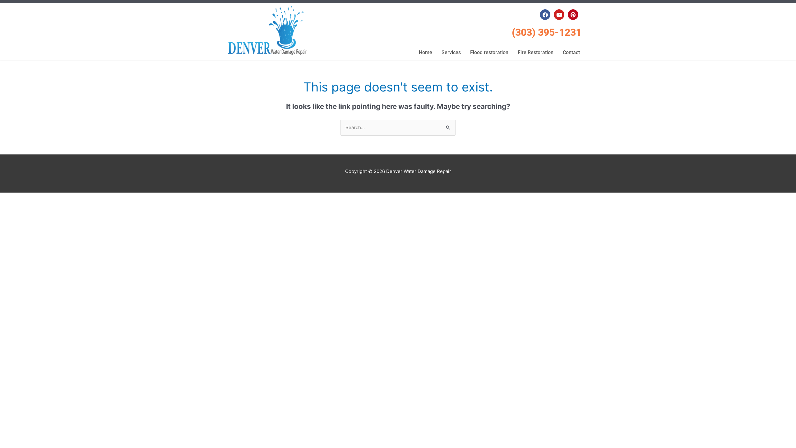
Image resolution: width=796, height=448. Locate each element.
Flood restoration (489, 52)
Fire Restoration (535, 52)
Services (451, 52)
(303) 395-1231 (546, 32)
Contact (571, 52)
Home (425, 52)
